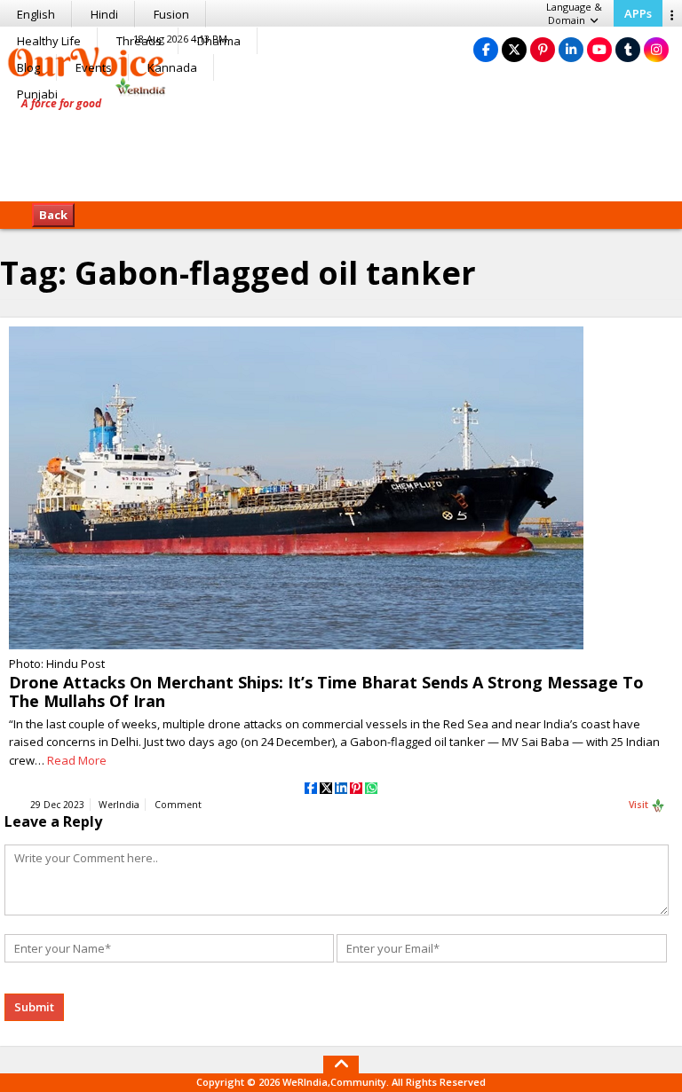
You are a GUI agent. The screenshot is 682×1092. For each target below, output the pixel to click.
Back (53, 215)
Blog (28, 67)
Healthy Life (49, 41)
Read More (77, 760)
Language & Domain (574, 13)
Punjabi (37, 94)
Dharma (219, 41)
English (36, 14)
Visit (640, 804)
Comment (178, 804)
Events (93, 67)
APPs (638, 13)
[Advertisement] (341, 146)
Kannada (172, 67)
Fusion (171, 14)
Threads (139, 41)
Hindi (104, 14)
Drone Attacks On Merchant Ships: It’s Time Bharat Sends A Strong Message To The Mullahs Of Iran (326, 691)
